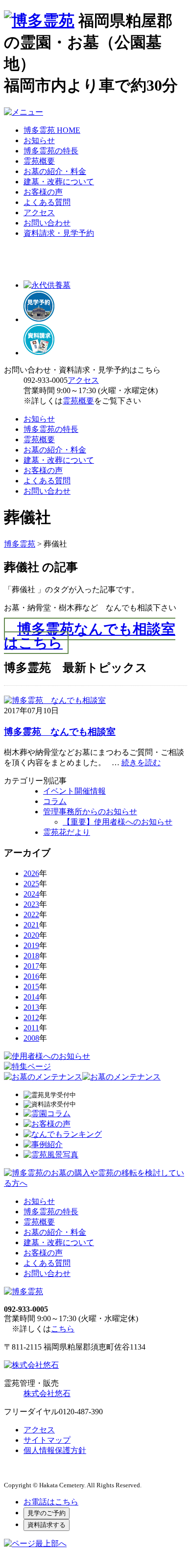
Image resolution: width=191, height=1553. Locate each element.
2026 (31, 873)
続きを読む (141, 762)
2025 (31, 883)
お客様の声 (43, 192)
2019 (31, 945)
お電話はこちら (51, 1502)
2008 (31, 1038)
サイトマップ (47, 1440)
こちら (62, 1329)
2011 (31, 1028)
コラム (55, 801)
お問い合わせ (47, 223)
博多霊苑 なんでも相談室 (60, 731)
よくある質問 (47, 202)
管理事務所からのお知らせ (90, 811)
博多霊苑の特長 (51, 151)
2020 (31, 935)
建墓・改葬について (59, 181)
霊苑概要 (39, 161)
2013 (31, 1007)
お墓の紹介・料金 (55, 171)
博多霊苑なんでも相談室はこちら (89, 636)
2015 (31, 986)
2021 (31, 925)
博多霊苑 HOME (52, 130)
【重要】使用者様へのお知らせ (117, 822)
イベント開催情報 (74, 791)
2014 (31, 997)
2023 (31, 904)
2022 (31, 914)
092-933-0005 (46, 380)
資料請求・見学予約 (59, 233)
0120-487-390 (81, 1411)
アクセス (39, 212)
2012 (31, 1017)
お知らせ (39, 140)
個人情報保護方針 (55, 1450)
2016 (31, 976)
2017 (31, 966)
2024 (31, 894)
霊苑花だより (66, 832)
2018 (31, 956)
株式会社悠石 (47, 1393)
